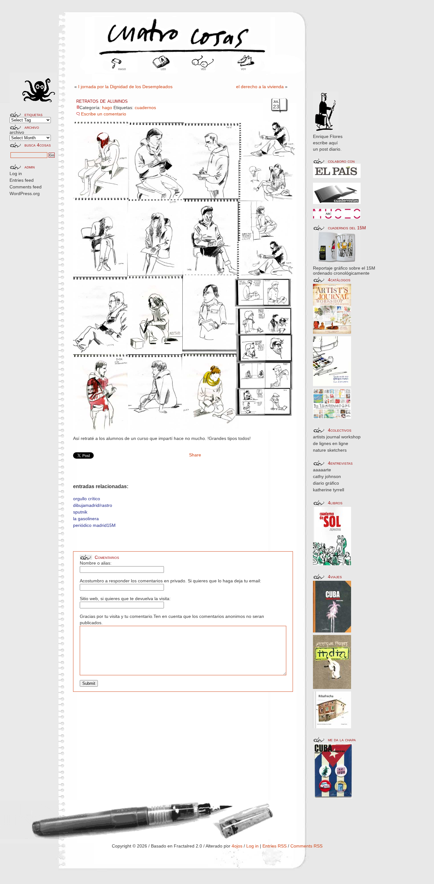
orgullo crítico (86, 498)
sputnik (80, 511)
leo (163, 69)
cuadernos (145, 107)
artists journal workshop (337, 436)
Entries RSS (274, 845)
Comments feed (26, 186)
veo (203, 69)
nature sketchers (330, 450)
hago (122, 69)
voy (243, 69)
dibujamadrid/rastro (92, 505)
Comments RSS (306, 845)
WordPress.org (25, 193)
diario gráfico (326, 483)
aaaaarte (322, 469)
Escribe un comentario (103, 113)
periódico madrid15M (94, 525)
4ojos (237, 845)
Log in (16, 173)
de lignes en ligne (330, 443)
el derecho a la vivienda (260, 86)
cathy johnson (327, 476)
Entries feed (22, 180)
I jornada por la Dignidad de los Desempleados (125, 86)
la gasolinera (86, 518)
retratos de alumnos (102, 101)
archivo (17, 132)
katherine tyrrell (328, 489)
